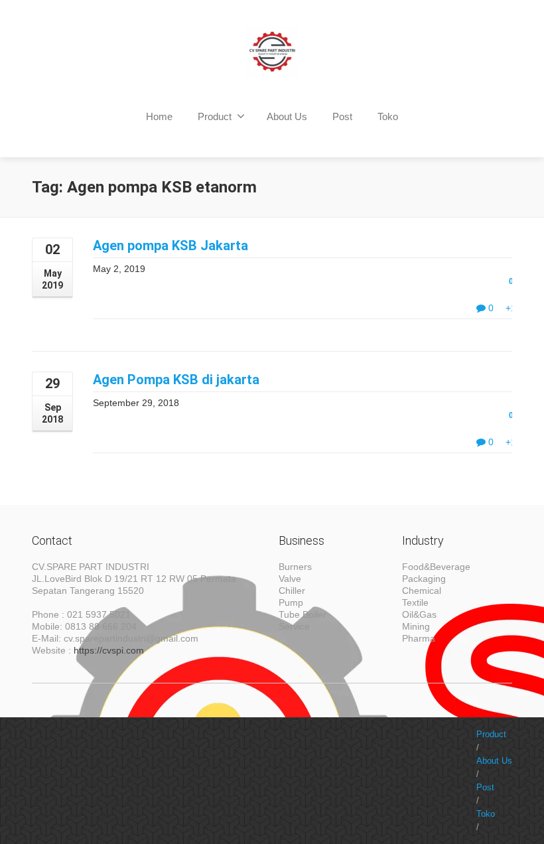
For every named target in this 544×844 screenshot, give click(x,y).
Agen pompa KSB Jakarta (170, 245)
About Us (287, 116)
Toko (387, 116)
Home (159, 116)
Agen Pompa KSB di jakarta (176, 379)
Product (215, 116)
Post (342, 116)
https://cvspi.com (109, 650)
